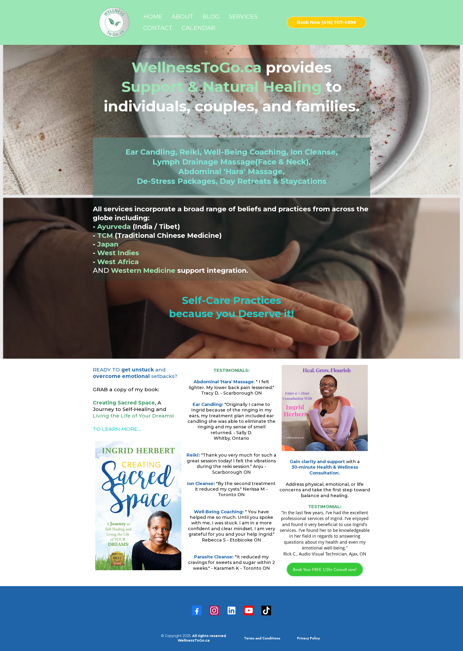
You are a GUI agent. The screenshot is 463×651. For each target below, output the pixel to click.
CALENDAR (198, 27)
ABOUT (182, 16)
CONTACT (157, 27)
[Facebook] (196, 610)
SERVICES (243, 16)
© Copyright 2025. (193, 638)
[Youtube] (249, 610)
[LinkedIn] (231, 610)
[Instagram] (214, 610)
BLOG (210, 16)
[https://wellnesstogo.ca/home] (114, 22)
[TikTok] (266, 610)
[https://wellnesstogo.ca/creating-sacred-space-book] (138, 505)
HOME (152, 16)
